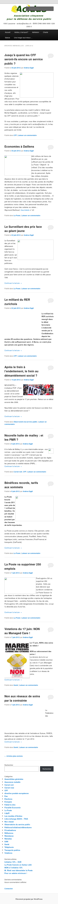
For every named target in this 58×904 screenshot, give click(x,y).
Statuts (7, 37)
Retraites (8, 838)
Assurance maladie (12, 782)
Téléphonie (9, 847)
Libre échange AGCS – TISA (16, 819)
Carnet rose (9, 787)
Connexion (8, 888)
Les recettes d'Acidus (13, 816)
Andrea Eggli (29, 67)
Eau (6, 796)
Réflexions (8, 833)
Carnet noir (18, 471)
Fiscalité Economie (12, 807)
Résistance (8, 836)
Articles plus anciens (13, 756)
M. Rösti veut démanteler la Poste (18, 870)
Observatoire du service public (25, 422)
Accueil (7, 32)
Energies (8, 801)
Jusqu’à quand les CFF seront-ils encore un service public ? (23, 59)
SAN (6, 841)
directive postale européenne (16, 793)
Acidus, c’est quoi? (21, 32)
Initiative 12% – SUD (12, 862)
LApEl (7, 813)
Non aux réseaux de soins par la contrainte (22, 698)
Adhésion (35, 32)
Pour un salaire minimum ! (15, 873)
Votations (8, 853)
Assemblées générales (13, 779)
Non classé (9, 821)
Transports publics (12, 850)
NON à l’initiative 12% (13, 867)
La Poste (17, 215)
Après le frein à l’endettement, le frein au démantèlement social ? (21, 371)
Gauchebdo (25, 210)
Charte (45, 32)
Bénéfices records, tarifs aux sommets (21, 485)
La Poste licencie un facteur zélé (18, 864)
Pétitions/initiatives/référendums (18, 827)
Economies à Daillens (19, 146)
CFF (15, 135)
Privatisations (10, 830)
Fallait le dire (9, 804)
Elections (8, 799)
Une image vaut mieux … (23, 37)
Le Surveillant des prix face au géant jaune (23, 229)
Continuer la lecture (13, 283)
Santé (16, 685)
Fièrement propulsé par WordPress (29, 899)
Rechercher (8, 765)
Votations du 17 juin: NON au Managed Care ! (22, 631)
